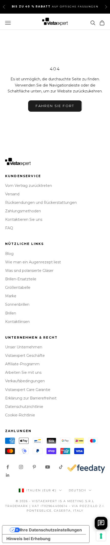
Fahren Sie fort (55, 106)
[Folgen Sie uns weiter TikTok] (60, 467)
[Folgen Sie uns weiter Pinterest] (34, 467)
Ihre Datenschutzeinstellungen (51, 529)
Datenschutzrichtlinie (24, 406)
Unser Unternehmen (23, 347)
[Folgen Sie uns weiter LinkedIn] (7, 475)
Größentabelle (17, 287)
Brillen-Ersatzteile (20, 279)
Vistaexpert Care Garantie (27, 389)
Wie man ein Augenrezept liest (33, 262)
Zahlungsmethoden (23, 211)
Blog (9, 253)
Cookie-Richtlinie (20, 415)
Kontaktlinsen (17, 321)
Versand (12, 194)
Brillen (10, 313)
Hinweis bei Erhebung (28, 538)
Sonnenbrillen (17, 304)
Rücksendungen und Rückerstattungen (41, 202)
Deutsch (77, 490)
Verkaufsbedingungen (25, 381)
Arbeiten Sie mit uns (23, 372)
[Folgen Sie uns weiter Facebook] (7, 467)
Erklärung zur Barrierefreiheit (31, 398)
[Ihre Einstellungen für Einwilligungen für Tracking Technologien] (101, 536)
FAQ (9, 228)
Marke (10, 296)
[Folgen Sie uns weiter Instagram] (21, 467)
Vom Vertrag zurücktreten (28, 185)
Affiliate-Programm (22, 364)
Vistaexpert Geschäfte (25, 355)
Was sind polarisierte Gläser (29, 270)
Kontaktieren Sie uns (23, 219)
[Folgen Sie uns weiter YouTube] (47, 467)
